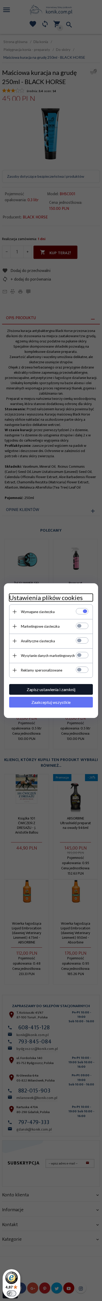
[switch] (11, 1293)
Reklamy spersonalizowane (41, 670)
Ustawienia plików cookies (46, 597)
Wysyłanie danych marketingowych (48, 656)
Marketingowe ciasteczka (40, 626)
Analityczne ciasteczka (38, 641)
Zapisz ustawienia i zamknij (51, 689)
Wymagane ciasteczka (38, 612)
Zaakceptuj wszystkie (51, 702)
